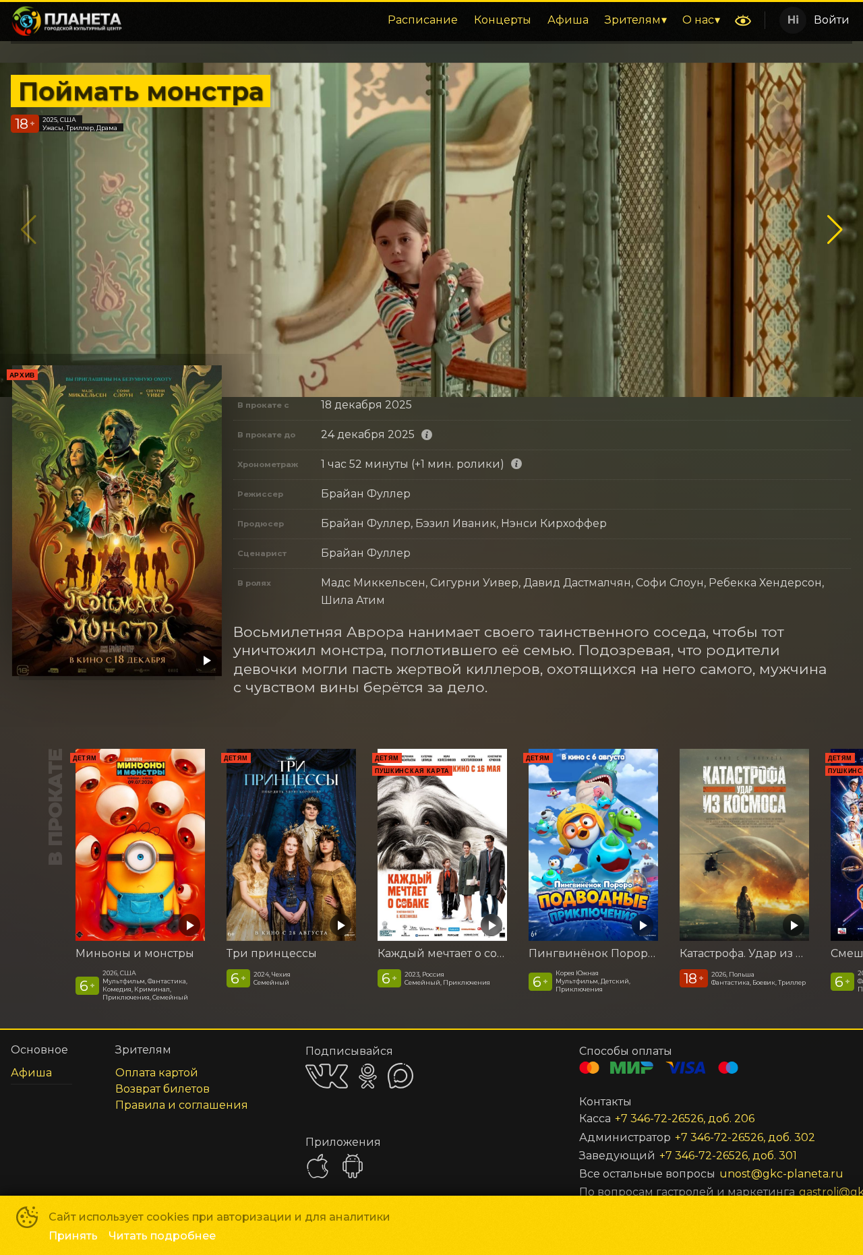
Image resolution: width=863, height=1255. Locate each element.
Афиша (568, 19)
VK (326, 1076)
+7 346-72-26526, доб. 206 (684, 1118)
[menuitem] (423, 20)
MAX (400, 1076)
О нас (698, 19)
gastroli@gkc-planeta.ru (809, 1192)
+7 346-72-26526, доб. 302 (745, 1137)
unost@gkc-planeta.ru (769, 1173)
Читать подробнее (162, 1235)
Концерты (502, 19)
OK (368, 1076)
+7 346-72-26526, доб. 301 (728, 1155)
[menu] (431, 20)
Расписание (423, 19)
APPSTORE (317, 1166)
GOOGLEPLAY (352, 1166)
